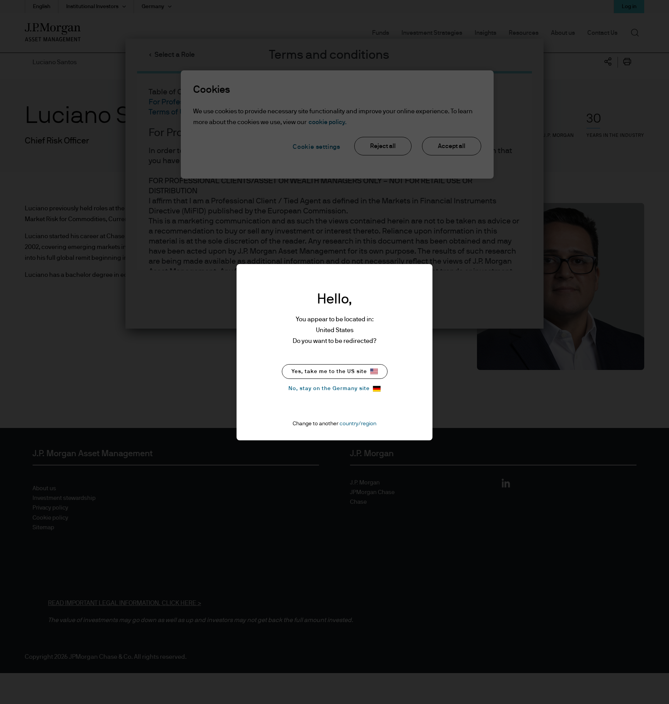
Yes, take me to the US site (329, 371)
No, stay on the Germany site (329, 388)
